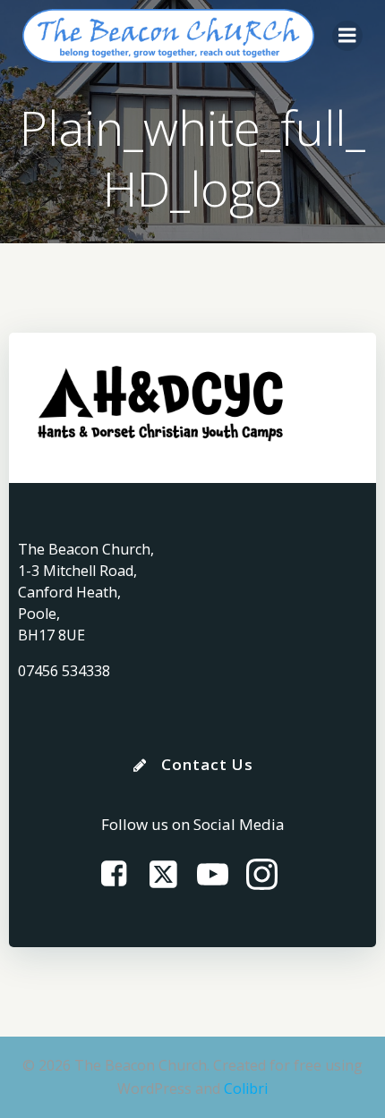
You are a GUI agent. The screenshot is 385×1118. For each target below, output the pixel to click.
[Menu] (347, 36)
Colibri (246, 1088)
